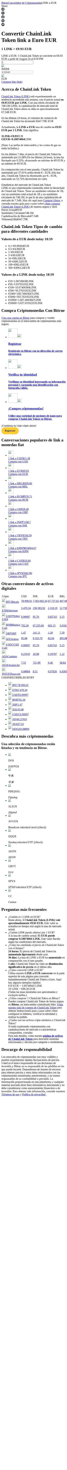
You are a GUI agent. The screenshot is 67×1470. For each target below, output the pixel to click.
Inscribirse (13, 1041)
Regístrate (10, 430)
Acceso (5, 1041)
